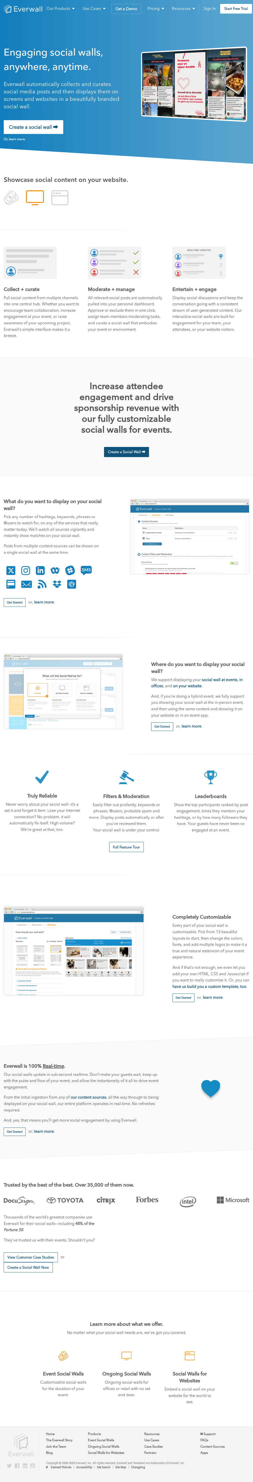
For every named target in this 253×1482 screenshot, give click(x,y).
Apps (204, 1452)
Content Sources (212, 1446)
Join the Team (56, 1446)
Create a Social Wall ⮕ (126, 452)
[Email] (27, 584)
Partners (150, 1452)
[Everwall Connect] (71, 584)
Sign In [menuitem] (210, 8)
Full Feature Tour (126, 847)
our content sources (88, 1097)
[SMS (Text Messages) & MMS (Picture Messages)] (86, 570)
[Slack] (70, 570)
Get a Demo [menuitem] (126, 8)
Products (94, 1434)
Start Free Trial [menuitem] (236, 8)
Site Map (120, 1467)
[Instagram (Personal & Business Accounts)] (26, 570)
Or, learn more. (14, 139)
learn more (44, 602)
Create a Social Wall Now (28, 1267)
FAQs (204, 1440)
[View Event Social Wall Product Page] (11, 198)
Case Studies (153, 1446)
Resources (152, 1434)
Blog (49, 1452)
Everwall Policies (61, 1467)
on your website (187, 686)
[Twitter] (11, 570)
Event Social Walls (101, 1440)
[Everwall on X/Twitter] (9, 1466)
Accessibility (84, 1467)
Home (50, 1434)
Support (209, 1434)
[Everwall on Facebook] (17, 1466)
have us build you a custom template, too (209, 986)
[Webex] (55, 570)
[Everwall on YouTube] (32, 1466)
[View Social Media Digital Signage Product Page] (35, 198)
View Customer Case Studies (30, 1257)
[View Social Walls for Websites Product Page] (59, 198)
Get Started (14, 602)
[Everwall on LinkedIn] (25, 1466)
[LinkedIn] (40, 570)
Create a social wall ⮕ (33, 127)
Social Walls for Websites (106, 1452)
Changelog (138, 1467)
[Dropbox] (57, 584)
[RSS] (42, 584)
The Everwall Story (59, 1440)
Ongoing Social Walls (103, 1446)
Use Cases (151, 1440)
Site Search (103, 1467)
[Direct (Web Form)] (11, 584)
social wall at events (219, 679)
